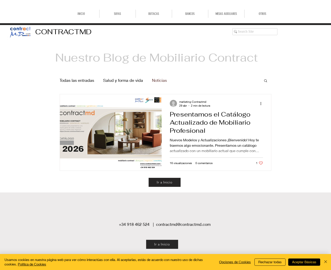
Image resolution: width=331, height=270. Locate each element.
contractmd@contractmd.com (183, 224)
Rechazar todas (270, 262)
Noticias (159, 80)
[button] (190, 14)
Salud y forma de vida (123, 80)
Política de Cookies (32, 264)
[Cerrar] (325, 262)
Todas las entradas (77, 80)
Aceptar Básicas (304, 262)
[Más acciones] (262, 103)
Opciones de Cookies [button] (235, 262)
